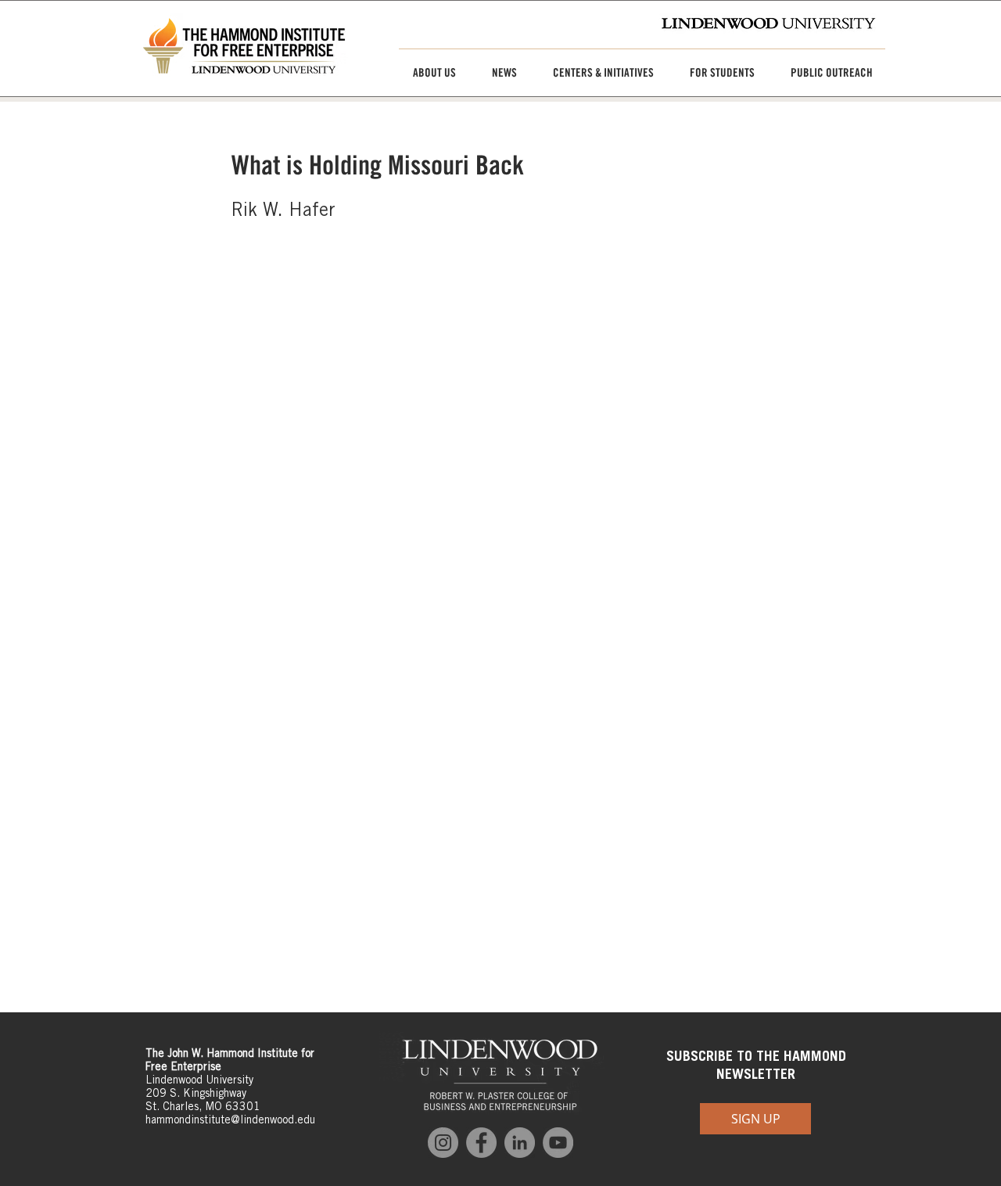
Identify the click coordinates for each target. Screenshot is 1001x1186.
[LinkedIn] (519, 1142)
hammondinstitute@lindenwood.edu (230, 1119)
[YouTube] (558, 1142)
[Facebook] (481, 1142)
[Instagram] (443, 1142)
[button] (428, 73)
